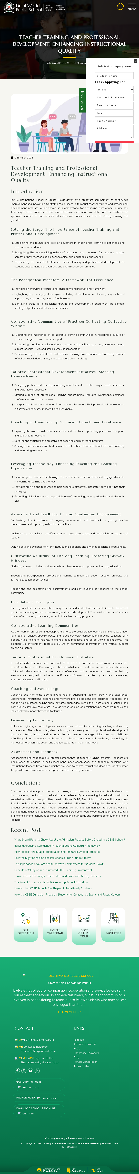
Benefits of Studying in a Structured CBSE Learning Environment (53, 870)
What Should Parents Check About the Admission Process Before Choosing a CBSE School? (69, 839)
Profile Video (25, 1097)
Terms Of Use (82, 1066)
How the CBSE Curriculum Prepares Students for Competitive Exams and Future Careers (67, 894)
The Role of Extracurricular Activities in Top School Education (51, 882)
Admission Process (85, 1044)
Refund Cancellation (85, 1061)
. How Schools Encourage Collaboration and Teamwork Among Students (57, 876)
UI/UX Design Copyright (55, 1138)
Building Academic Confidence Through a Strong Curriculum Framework (57, 845)
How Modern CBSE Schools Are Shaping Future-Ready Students (53, 888)
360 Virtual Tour (28, 1082)
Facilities (79, 1039)
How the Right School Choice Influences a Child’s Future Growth (52, 858)
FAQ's (77, 1048)
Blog (76, 1057)
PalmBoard (71, 1147)
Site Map (91, 1138)
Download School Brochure (35, 1108)
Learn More (68, 1012)
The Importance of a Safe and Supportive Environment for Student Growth (59, 864)
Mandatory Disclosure (86, 1053)
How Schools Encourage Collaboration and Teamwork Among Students (57, 851)
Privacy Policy (77, 1138)
